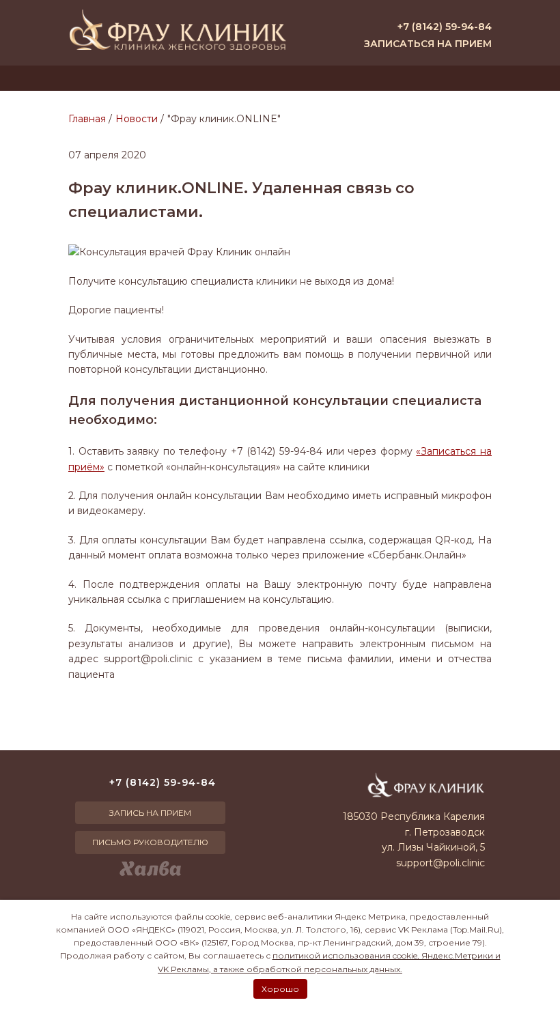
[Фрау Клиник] (177, 30)
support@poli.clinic (440, 863)
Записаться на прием (428, 44)
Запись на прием (150, 813)
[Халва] (150, 868)
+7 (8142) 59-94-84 (444, 26)
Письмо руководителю (150, 842)
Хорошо (280, 989)
